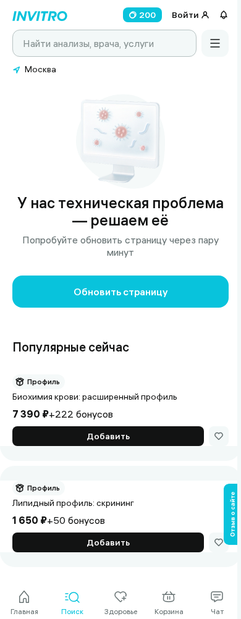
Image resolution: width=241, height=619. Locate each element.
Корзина (169, 611)
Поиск (72, 611)
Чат (217, 611)
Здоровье (120, 611)
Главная (24, 611)
